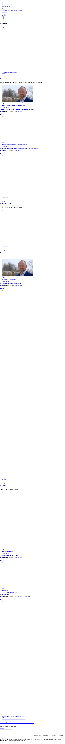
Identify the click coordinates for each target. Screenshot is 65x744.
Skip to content (2, 0)
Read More (2, 114)
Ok (24, 740)
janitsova (1, 80)
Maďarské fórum (5, 590)
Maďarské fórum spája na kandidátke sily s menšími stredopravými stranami (14, 144)
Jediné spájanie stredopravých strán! (7, 548)
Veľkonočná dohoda (5, 246)
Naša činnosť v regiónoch (6, 592)
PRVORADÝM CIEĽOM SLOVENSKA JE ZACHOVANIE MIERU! (13, 716)
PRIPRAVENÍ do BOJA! (6, 197)
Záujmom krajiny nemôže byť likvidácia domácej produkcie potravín (12, 102)
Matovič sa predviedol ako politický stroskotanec (9, 72)
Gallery (3, 73)
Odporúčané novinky (5, 76)
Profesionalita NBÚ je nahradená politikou (8, 276)
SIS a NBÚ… (4, 479)
